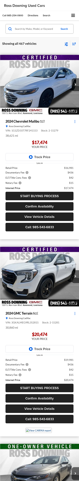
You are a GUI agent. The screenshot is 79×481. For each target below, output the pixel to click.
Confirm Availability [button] (39, 206)
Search (64, 28)
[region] (39, 178)
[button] (13, 15)
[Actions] (75, 121)
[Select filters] (66, 44)
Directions (33, 15)
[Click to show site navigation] (73, 15)
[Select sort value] (73, 43)
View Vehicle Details (39, 216)
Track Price (42, 157)
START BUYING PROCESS (39, 196)
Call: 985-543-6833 (39, 227)
